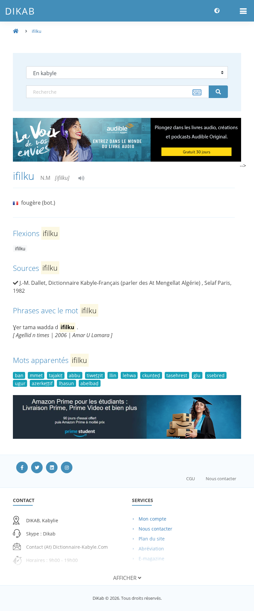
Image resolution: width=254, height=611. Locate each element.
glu (196, 375)
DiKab (20, 11)
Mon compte (152, 519)
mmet (36, 375)
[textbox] (117, 91)
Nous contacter (221, 479)
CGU (190, 479)
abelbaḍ (89, 383)
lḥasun (66, 383)
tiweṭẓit (95, 375)
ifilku (36, 31)
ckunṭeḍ (151, 375)
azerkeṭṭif (42, 383)
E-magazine (151, 558)
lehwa (129, 375)
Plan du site (152, 538)
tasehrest (176, 375)
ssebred (216, 375)
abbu (74, 375)
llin (112, 375)
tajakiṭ (56, 375)
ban (19, 375)
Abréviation (151, 548)
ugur (20, 383)
